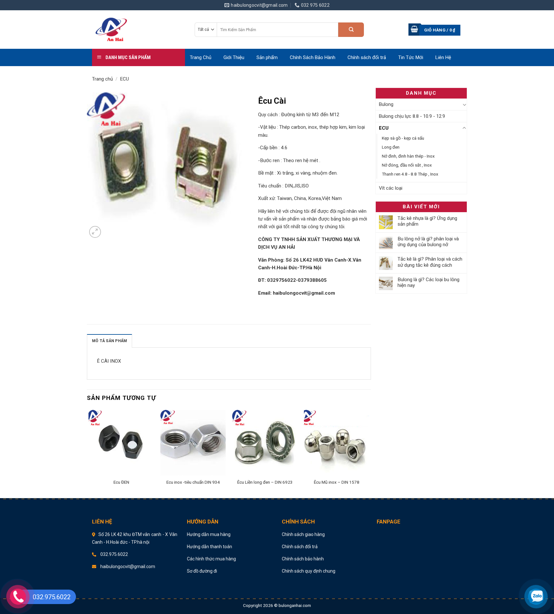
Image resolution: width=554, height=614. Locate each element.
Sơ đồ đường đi (202, 571)
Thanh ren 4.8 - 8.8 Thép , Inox (410, 174)
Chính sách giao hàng (303, 534)
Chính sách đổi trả (367, 57)
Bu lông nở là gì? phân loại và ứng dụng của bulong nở (428, 241)
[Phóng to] (95, 232)
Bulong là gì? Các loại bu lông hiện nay (428, 282)
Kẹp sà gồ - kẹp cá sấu (403, 138)
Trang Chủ (200, 57)
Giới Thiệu (233, 57)
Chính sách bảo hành (303, 558)
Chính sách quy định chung (308, 571)
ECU (124, 79)
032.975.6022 (113, 554)
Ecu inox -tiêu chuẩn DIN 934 (193, 482)
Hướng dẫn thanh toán (209, 546)
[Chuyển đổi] (464, 104)
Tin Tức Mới (410, 57)
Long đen (390, 147)
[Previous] (89, 452)
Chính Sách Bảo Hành (312, 57)
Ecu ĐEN (121, 482)
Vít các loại (390, 188)
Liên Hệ (443, 57)
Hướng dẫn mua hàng (209, 534)
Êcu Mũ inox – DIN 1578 (336, 482)
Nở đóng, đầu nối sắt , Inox (407, 165)
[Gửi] (351, 29)
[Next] (369, 452)
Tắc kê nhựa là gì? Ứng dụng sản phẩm (427, 221)
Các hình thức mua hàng (211, 558)
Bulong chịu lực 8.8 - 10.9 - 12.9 (412, 116)
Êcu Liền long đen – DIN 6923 (265, 482)
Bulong (386, 104)
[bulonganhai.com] (138, 29)
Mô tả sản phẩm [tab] (109, 341)
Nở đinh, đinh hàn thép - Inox (408, 156)
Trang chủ (102, 79)
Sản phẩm (267, 57)
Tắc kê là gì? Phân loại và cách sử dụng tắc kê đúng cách (430, 262)
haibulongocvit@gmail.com (304, 293)
